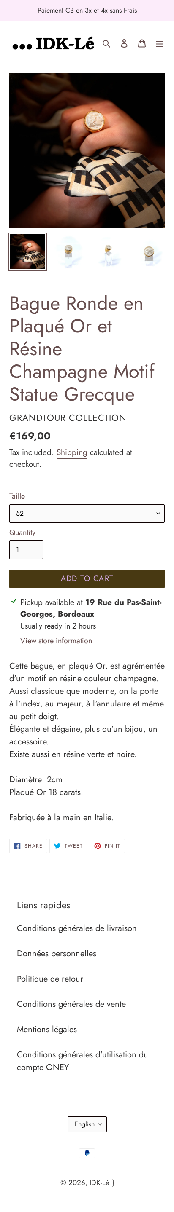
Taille (17, 496)
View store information (56, 640)
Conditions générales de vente (71, 1004)
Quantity (22, 532)
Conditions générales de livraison (77, 928)
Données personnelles (56, 953)
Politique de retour (50, 979)
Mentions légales (47, 1029)
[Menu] (160, 42)
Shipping (72, 452)
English (84, 1124)
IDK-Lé (99, 1182)
